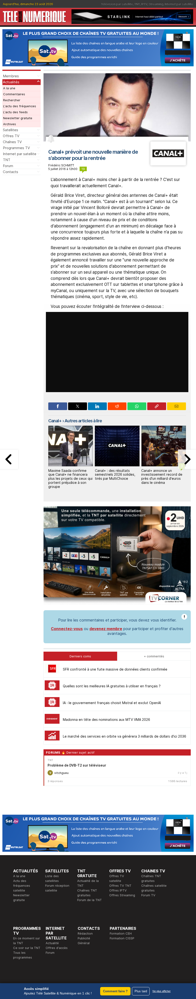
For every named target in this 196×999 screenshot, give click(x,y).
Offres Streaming (122, 895)
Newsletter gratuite (17, 118)
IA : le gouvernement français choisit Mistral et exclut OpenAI (112, 703)
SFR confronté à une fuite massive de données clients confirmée (115, 669)
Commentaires (14, 94)
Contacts (10, 171)
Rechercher (11, 100)
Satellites (10, 130)
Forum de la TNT (89, 900)
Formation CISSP (122, 938)
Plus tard (141, 991)
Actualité (52, 943)
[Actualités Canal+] (168, 164)
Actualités (11, 82)
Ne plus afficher (161, 991)
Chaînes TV (12, 142)
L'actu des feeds (15, 112)
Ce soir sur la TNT (26, 948)
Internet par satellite (179, 4)
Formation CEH (121, 933)
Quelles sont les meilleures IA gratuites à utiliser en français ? (112, 686)
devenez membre (105, 628)
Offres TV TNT (120, 885)
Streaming (156, 4)
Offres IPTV (118, 890)
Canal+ (55, 420)
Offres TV (11, 136)
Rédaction (85, 933)
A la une (9, 88)
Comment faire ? (115, 991)
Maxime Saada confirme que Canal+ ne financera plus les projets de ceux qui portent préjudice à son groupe (70, 478)
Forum (8, 166)
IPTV (144, 4)
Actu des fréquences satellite (21, 885)
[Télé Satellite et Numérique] (34, 17)
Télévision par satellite (117, 4)
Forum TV (148, 895)
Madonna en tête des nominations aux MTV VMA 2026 (106, 719)
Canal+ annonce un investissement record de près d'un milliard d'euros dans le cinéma (161, 476)
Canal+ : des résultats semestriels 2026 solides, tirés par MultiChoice (115, 474)
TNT (137, 4)
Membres (11, 76)
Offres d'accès (57, 948)
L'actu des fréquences (19, 106)
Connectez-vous (67, 628)
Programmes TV (16, 148)
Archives (9, 124)
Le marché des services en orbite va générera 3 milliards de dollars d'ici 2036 (124, 736)
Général (84, 943)
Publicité (84, 938)
